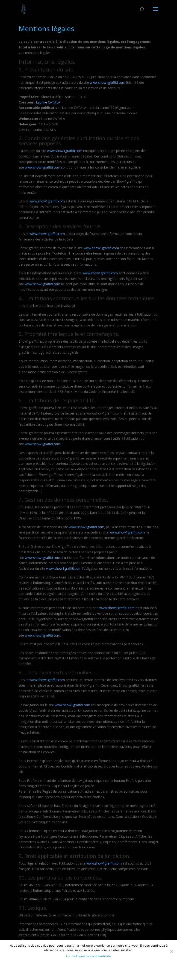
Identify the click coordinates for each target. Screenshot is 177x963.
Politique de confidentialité (91, 956)
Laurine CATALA (48, 102)
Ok (68, 956)
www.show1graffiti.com (107, 82)
